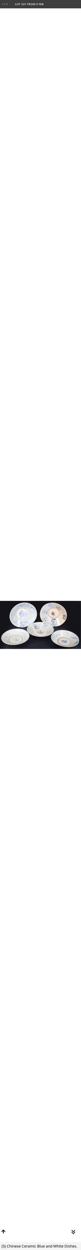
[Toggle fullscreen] (60, 4)
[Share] (68, 4)
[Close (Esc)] (77, 4)
